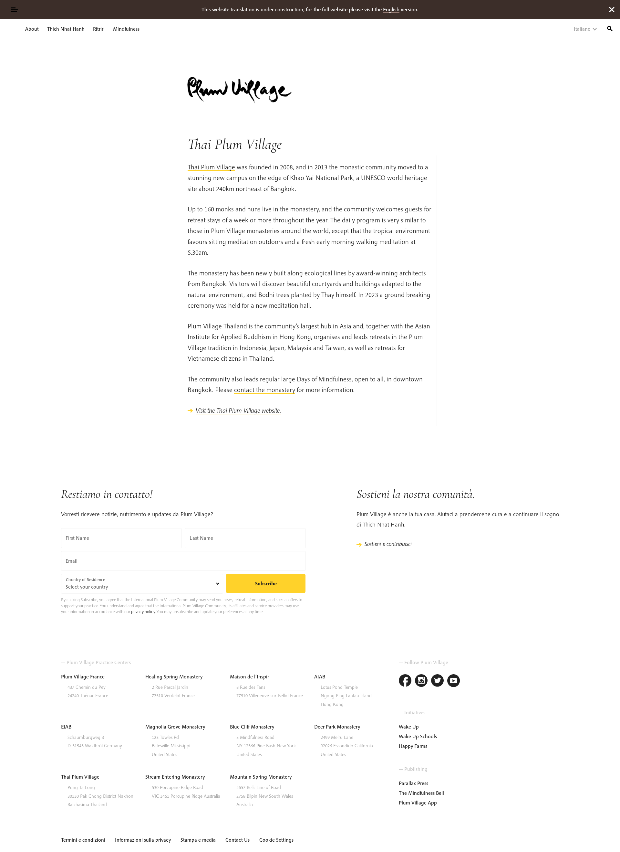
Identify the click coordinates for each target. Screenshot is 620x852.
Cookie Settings (276, 839)
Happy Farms (413, 746)
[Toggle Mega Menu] (14, 9)
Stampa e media (198, 839)
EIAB (66, 726)
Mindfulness (126, 29)
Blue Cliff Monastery (252, 726)
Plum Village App (418, 802)
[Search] (609, 28)
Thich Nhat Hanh (66, 29)
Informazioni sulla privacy (143, 839)
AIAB (319, 676)
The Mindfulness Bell (421, 793)
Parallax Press (413, 783)
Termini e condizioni (83, 839)
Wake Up (409, 726)
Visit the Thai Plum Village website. (238, 410)
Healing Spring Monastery (173, 676)
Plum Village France (83, 676)
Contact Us (237, 839)
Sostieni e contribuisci (388, 544)
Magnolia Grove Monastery (175, 726)
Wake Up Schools (418, 736)
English (391, 9)
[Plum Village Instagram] (421, 681)
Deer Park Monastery (337, 726)
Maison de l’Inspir (249, 676)
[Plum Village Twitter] (437, 681)
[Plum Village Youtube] (453, 681)
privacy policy (143, 611)
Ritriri (99, 29)
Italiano (582, 29)
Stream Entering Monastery (175, 776)
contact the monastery (264, 389)
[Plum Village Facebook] (405, 681)
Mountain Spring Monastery (261, 776)
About (32, 29)
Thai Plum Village (211, 167)
